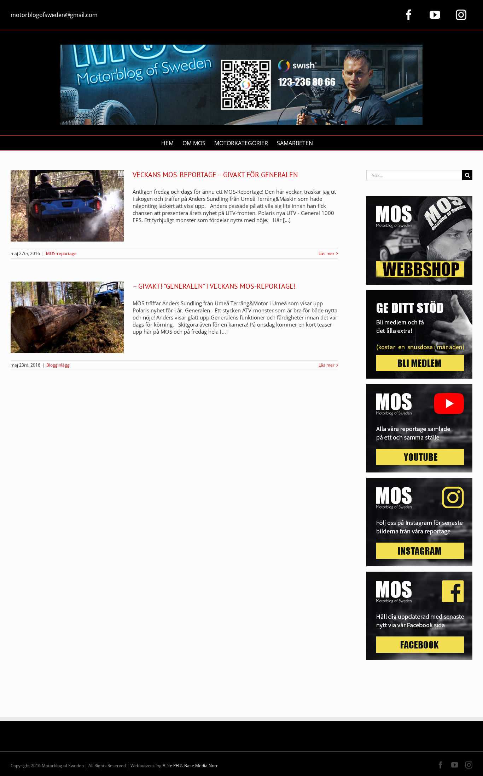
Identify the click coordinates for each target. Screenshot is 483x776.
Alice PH (171, 766)
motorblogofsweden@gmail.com (54, 15)
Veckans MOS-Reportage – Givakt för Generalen (215, 174)
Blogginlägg (58, 365)
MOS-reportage (61, 253)
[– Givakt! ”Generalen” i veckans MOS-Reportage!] (67, 317)
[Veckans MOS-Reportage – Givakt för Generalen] (67, 206)
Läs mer (326, 253)
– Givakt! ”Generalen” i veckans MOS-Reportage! (214, 286)
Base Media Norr (201, 766)
